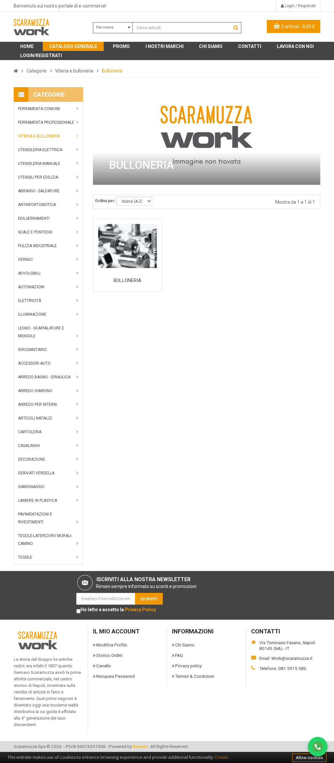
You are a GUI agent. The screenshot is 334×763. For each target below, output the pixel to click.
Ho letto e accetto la (118, 609)
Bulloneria (112, 70)
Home (27, 46)
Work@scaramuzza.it (291, 658)
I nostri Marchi (164, 46)
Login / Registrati (300, 6)
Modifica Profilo (111, 644)
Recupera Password (115, 676)
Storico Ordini (109, 655)
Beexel (140, 746)
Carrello (103, 665)
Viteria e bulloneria (74, 70)
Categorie (36, 70)
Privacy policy (188, 665)
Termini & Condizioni (194, 676)
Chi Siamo (184, 644)
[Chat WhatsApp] (317, 746)
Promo (121, 46)
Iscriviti (149, 599)
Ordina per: (105, 201)
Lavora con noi (295, 46)
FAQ (179, 655)
